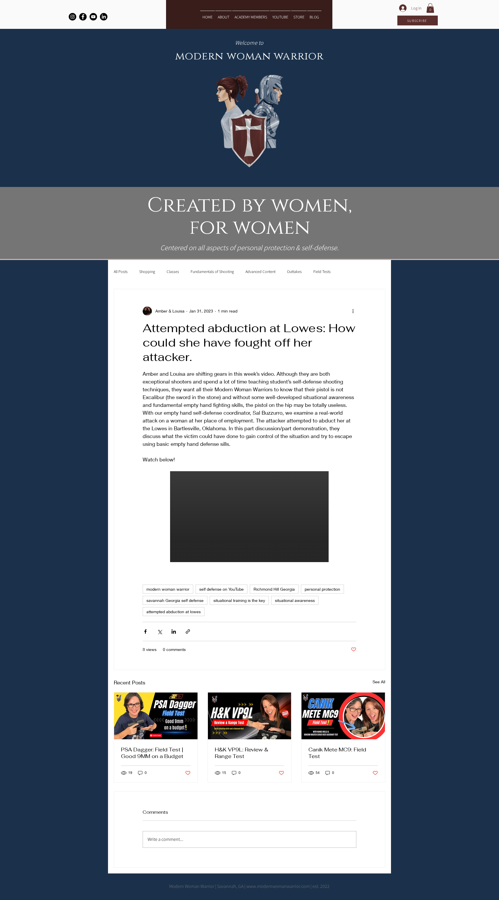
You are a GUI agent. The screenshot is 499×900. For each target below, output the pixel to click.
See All (379, 681)
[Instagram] (72, 16)
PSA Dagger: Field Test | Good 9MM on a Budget (152, 752)
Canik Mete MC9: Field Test (337, 752)
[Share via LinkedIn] (173, 631)
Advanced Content (260, 271)
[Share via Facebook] (145, 631)
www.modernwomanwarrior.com (278, 886)
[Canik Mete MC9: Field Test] (343, 716)
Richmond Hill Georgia (274, 589)
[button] (430, 8)
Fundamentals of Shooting (212, 271)
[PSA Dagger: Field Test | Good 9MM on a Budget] (156, 716)
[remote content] (249, 517)
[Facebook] (83, 16)
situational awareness (295, 600)
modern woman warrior (167, 589)
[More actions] (352, 311)
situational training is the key (239, 600)
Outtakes (294, 271)
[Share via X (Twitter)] (159, 631)
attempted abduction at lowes (173, 611)
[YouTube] (93, 16)
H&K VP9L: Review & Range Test (241, 752)
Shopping (147, 271)
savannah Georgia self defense (175, 600)
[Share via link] (188, 631)
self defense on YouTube (221, 589)
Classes (173, 271)
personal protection (322, 589)
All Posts (121, 271)
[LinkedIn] (103, 16)
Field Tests (322, 271)
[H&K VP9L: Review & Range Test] (249, 716)
